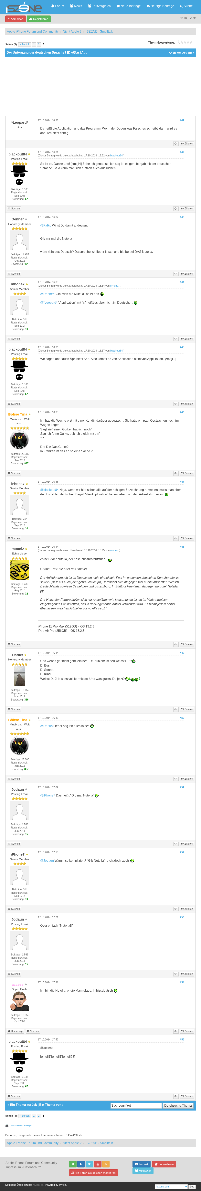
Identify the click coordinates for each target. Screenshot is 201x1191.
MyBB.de (38, 1185)
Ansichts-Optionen (181, 52)
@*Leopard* (48, 302)
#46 (182, 412)
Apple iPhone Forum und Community (32, 31)
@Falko (45, 225)
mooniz (114, 550)
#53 (182, 917)
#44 (182, 282)
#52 (182, 852)
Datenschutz (32, 1167)
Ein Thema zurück (23, 1104)
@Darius (46, 726)
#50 (182, 718)
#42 (182, 152)
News (77, 6)
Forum (59, 6)
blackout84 (116, 155)
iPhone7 (115, 285)
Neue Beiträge (130, 6)
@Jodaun (47, 860)
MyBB (62, 1185)
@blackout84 (49, 489)
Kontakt (143, 1164)
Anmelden (16, 18)
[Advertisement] (100, 86)
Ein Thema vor (50, 1104)
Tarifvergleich (101, 6)
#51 (182, 787)
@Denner (47, 294)
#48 (182, 546)
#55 (182, 1039)
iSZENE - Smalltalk (99, 31)
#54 (182, 982)
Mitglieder (144, 1170)
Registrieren (40, 18)
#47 (182, 481)
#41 (182, 120)
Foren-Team (166, 1164)
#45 (182, 347)
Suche (188, 6)
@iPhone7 (47, 795)
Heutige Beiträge (162, 6)
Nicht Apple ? (72, 31)
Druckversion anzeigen (21, 1125)
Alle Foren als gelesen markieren (95, 1172)
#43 (182, 217)
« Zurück (25, 44)
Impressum (13, 1167)
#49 (182, 653)
